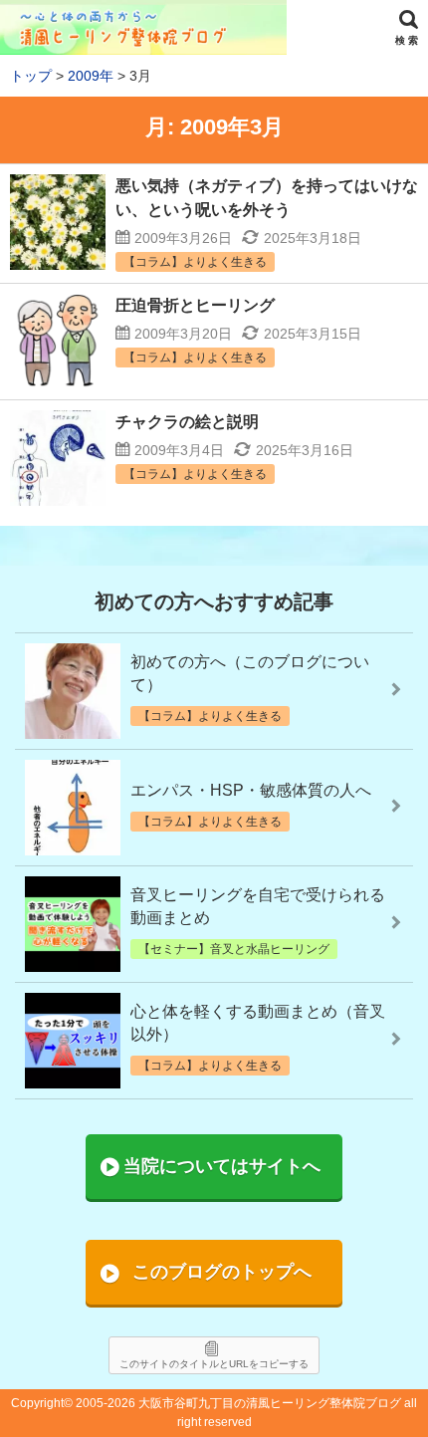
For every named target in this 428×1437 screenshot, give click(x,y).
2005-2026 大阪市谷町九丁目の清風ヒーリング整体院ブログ (238, 1403)
